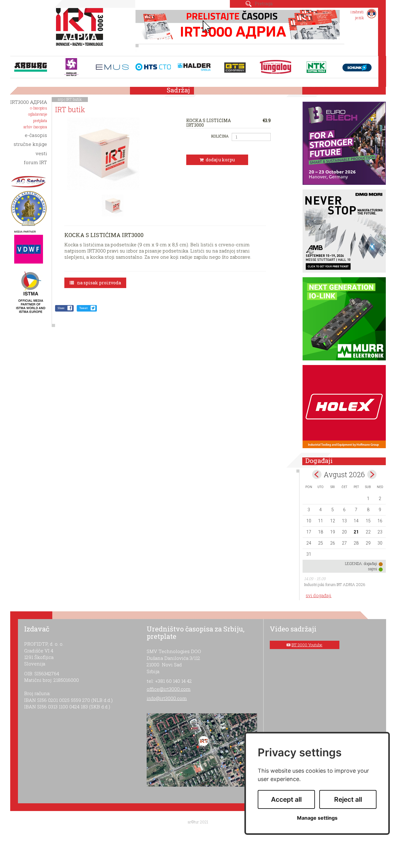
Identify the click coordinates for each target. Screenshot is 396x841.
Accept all (286, 799)
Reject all (348, 799)
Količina (219, 136)
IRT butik (74, 99)
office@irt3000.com (169, 689)
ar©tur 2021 (198, 822)
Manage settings (317, 818)
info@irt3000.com (167, 698)
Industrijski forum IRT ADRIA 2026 (334, 584)
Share (61, 308)
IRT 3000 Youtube (306, 645)
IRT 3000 (81, 30)
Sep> (372, 474)
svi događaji (318, 595)
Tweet (83, 308)
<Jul (316, 474)
